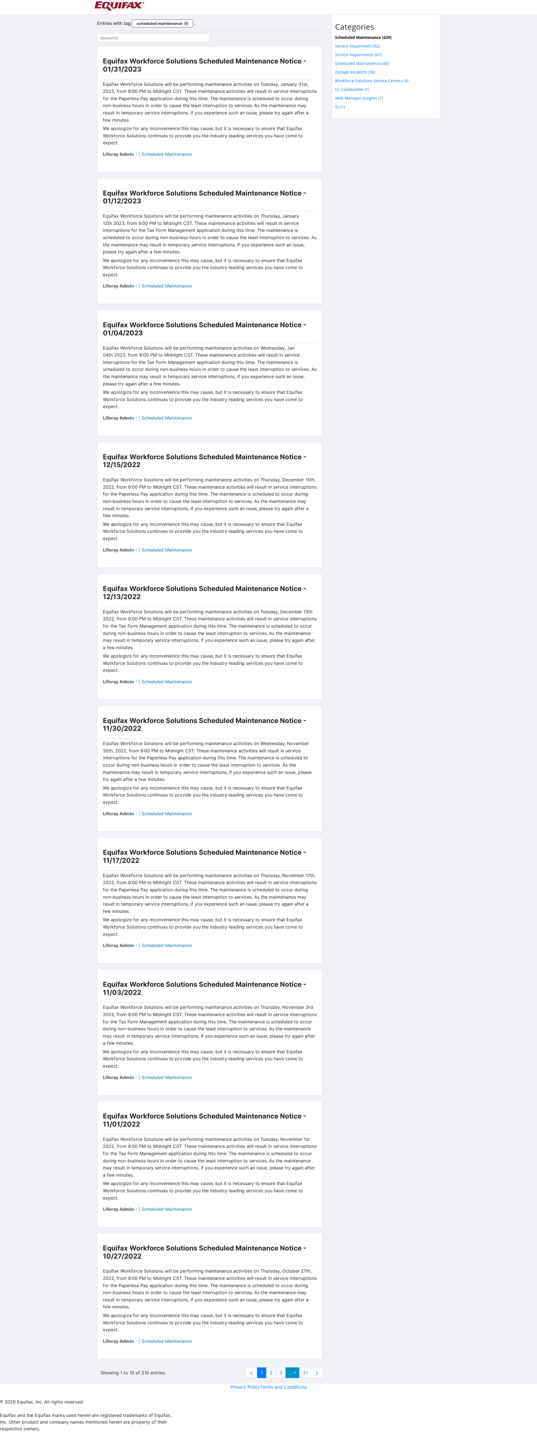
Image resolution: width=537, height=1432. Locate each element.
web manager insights (359, 98)
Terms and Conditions (283, 1387)
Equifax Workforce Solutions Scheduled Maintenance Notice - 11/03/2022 (204, 988)
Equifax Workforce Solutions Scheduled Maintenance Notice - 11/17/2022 (204, 856)
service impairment (357, 46)
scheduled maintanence (361, 63)
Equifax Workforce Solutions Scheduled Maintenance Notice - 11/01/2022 (204, 1120)
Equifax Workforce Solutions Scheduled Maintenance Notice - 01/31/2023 (204, 65)
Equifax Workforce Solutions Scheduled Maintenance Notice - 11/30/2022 (204, 725)
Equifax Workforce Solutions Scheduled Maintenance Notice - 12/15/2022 (204, 461)
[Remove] (186, 23)
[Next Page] (317, 1372)
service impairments (358, 54)
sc (340, 106)
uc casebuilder (352, 89)
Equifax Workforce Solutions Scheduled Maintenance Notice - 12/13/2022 (204, 593)
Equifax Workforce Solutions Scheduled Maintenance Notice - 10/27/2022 (204, 1252)
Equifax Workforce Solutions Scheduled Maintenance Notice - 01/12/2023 (204, 197)
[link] (251, 1372)
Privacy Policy (245, 1387)
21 (305, 1373)
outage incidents (355, 72)
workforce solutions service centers (371, 80)
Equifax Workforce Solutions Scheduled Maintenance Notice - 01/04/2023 (204, 329)
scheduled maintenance (167, 154)
